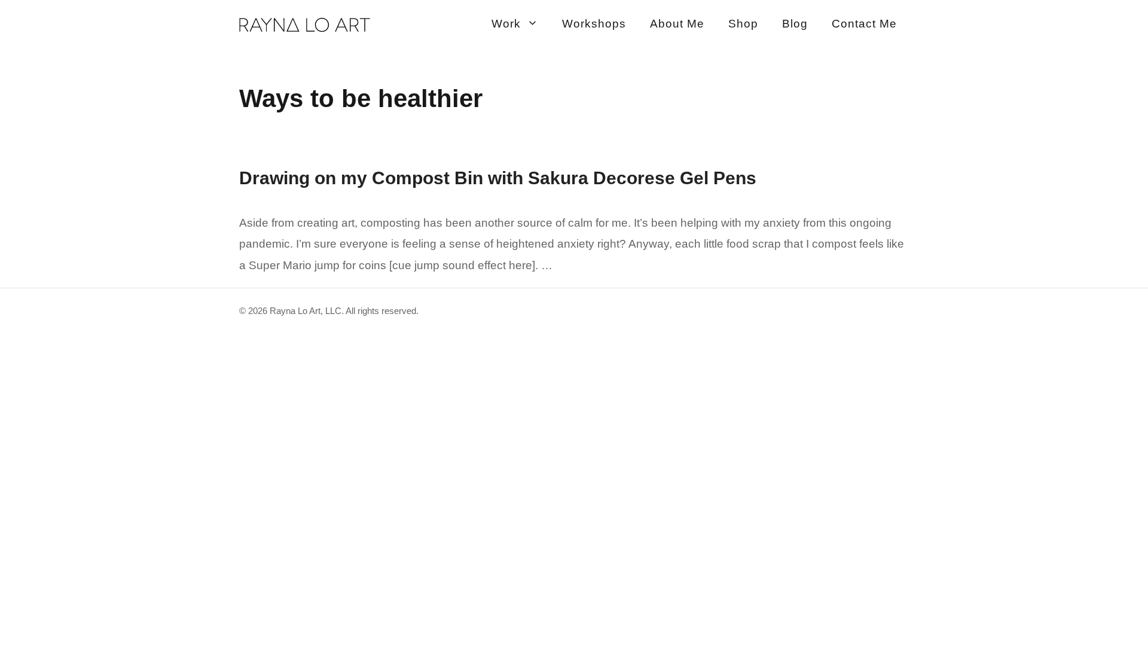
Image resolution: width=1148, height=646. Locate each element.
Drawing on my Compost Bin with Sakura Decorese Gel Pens (497, 178)
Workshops (594, 23)
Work (506, 23)
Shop (743, 23)
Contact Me (864, 23)
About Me (677, 23)
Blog (795, 23)
